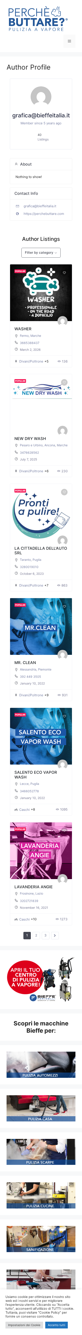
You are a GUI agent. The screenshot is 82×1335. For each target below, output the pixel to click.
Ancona (49, 445)
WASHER (22, 329)
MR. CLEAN (25, 662)
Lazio (39, 893)
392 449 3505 (30, 676)
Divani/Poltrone (31, 361)
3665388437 (29, 343)
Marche (35, 335)
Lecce (24, 784)
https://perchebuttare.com (44, 214)
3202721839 (29, 901)
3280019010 (29, 567)
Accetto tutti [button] (56, 1325)
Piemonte (44, 669)
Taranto (25, 559)
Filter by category (39, 252)
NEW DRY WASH (30, 438)
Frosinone (27, 893)
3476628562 (29, 452)
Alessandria (28, 669)
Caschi (24, 810)
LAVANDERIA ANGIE (33, 887)
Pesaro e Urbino (31, 445)
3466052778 (29, 791)
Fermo (24, 335)
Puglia (37, 559)
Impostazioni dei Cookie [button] (24, 1325)
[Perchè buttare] (38, 19)
